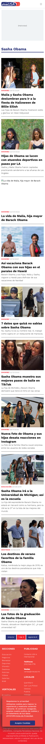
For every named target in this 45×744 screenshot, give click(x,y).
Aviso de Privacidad (24, 716)
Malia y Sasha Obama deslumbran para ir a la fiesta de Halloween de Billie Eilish (18, 100)
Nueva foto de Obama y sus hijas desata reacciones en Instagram (21, 437)
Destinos (5, 550)
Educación (6, 487)
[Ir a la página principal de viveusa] (19, 4)
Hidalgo (27, 695)
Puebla (27, 692)
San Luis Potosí (31, 686)
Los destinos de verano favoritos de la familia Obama (18, 558)
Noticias (5, 672)
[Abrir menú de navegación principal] (41, 4)
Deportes (6, 663)
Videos (5, 675)
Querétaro (28, 683)
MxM (4, 681)
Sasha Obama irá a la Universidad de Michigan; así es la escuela (22, 495)
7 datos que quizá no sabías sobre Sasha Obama (21, 325)
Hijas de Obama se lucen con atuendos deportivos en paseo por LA (21, 160)
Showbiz (5, 90)
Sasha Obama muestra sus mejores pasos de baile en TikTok (21, 380)
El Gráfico (6, 695)
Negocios (6, 657)
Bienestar (6, 660)
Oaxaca (27, 689)
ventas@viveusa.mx (32, 672)
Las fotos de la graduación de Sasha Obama (20, 616)
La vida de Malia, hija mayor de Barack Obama (21, 218)
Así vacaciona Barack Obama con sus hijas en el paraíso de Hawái (20, 267)
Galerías (5, 678)
